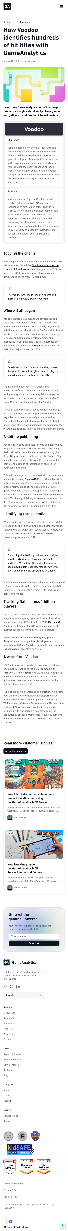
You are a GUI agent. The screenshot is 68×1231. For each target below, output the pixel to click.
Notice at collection (16, 1227)
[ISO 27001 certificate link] (35, 1136)
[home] (7, 6)
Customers (9, 1070)
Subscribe (34, 943)
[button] (23, 995)
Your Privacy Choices (25, 1221)
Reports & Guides (12, 1054)
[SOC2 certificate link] (8, 1136)
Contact (7, 1121)
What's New (9, 1034)
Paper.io (38, 345)
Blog (5, 1075)
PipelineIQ (8, 1023)
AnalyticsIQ (9, 1013)
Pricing (7, 1039)
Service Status (10, 1116)
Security (7, 1101)
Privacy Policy (10, 1190)
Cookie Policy (10, 1197)
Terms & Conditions (13, 1184)
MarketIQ (7, 1029)
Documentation (11, 1065)
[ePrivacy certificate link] (22, 1136)
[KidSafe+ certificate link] (19, 1150)
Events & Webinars (12, 1060)
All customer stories (15, 751)
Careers (7, 1096)
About (6, 1090)
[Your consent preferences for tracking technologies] (62, 1225)
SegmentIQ (9, 1018)
